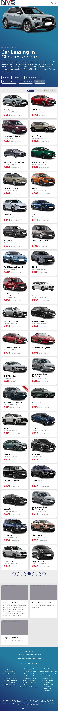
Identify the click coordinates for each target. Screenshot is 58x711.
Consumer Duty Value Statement (48, 681)
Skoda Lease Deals (29, 676)
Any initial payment (8, 81)
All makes (6, 77)
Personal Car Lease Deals (10, 674)
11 (40, 574)
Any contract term (25, 81)
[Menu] (55, 2)
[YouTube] (36, 663)
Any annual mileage (31, 77)
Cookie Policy (48, 690)
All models (17, 77)
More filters (40, 81)
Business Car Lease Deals (10, 676)
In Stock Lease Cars (10, 671)
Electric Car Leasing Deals (29, 682)
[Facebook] (21, 663)
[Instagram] (29, 663)
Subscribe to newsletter (10, 680)
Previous (14, 574)
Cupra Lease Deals (29, 674)
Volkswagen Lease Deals (29, 671)
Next (44, 574)
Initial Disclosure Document (48, 674)
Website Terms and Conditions (48, 671)
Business (38, 90)
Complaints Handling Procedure (48, 685)
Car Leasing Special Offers (29, 678)
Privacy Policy (48, 688)
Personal (30, 90)
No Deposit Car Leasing (10, 678)
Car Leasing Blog (10, 682)
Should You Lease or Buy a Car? (10, 685)
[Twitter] (25, 663)
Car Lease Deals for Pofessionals (29, 687)
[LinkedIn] (33, 663)
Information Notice (48, 678)
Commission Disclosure (48, 676)
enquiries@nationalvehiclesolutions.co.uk (29, 658)
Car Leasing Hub (29, 684)
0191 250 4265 (36, 654)
